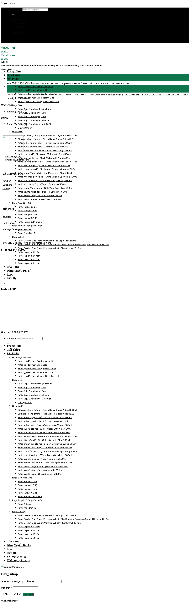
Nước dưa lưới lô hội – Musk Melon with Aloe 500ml (44, 158)
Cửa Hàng (13, 541)
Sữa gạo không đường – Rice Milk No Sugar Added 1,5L (46, 139)
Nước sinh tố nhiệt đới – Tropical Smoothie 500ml (43, 191)
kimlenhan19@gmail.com (17, 159)
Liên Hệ (11, 552)
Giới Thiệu (13, 75)
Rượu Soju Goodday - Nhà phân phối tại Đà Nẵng (26, 242)
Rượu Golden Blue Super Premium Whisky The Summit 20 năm (49, 248)
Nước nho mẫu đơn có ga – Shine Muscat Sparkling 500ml (47, 176)
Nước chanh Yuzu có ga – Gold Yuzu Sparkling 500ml (45, 188)
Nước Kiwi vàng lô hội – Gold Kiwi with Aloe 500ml (44, 165)
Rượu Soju (17, 105)
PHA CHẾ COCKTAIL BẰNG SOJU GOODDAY (30, 83)
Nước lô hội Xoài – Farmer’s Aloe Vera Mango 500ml (45, 150)
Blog (10, 549)
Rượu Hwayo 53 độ (27, 218)
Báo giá (7, 216)
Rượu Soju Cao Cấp (22, 203)
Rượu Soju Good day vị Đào (32, 116)
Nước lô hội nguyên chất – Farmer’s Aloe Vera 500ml (45, 142)
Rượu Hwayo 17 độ (27, 206)
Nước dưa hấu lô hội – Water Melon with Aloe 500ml (44, 154)
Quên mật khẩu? (9, 600)
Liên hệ (6, 188)
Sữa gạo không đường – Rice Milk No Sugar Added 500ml (47, 135)
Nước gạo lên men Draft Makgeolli (35, 86)
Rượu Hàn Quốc (14, 111)
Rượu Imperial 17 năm (29, 530)
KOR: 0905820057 (17, 26)
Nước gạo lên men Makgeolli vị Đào (36, 97)
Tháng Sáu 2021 (15, 124)
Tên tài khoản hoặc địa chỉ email (18, 581)
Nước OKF (17, 131)
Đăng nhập (28, 594)
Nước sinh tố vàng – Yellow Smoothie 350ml (40, 195)
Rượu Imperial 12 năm (29, 252)
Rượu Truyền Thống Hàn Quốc (27, 225)
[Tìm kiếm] (13, 14)
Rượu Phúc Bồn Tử (27, 233)
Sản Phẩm (13, 78)
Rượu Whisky (18, 237)
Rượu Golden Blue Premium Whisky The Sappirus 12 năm (47, 240)
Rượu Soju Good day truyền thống (35, 109)
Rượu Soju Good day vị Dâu (32, 112)
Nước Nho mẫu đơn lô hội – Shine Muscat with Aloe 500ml (47, 161)
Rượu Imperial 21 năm (29, 538)
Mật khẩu (6, 587)
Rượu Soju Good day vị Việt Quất (34, 124)
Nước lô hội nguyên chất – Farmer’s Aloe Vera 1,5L (43, 146)
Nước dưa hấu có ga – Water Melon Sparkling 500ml (45, 180)
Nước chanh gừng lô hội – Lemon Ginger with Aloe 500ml (47, 169)
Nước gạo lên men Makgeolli (32, 90)
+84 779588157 (13, 156)
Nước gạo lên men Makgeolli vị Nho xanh (38, 101)
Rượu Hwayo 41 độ (27, 214)
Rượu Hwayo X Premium (30, 221)
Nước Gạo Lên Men (22, 357)
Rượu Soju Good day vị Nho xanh (34, 120)
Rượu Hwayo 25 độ (27, 210)
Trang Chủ (14, 71)
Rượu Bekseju (25, 504)
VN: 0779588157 (16, 23)
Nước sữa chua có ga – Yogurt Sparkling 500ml (42, 184)
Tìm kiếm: (17, 9)
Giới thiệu (7, 181)
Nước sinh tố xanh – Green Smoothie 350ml (40, 199)
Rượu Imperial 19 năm (29, 534)
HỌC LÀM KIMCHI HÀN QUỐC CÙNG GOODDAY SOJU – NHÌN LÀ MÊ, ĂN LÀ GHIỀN (50, 94)
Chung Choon (25, 127)
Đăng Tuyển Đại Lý (19, 545)
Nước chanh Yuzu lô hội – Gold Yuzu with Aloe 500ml (45, 173)
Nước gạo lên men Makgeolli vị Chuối (37, 368)
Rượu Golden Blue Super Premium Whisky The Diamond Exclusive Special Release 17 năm (63, 244)
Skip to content (9, 3)
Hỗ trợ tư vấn (9, 223)
